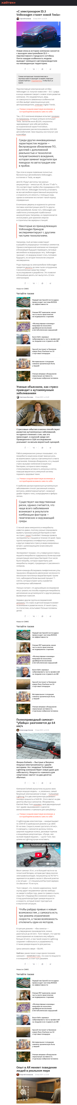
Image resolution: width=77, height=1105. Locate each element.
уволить (28, 267)
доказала (20, 603)
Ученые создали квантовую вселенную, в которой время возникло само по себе (37, 110)
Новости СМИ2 (22, 289)
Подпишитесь (36, 81)
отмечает (39, 104)
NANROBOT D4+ (34, 956)
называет (37, 804)
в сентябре (21, 134)
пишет (28, 535)
